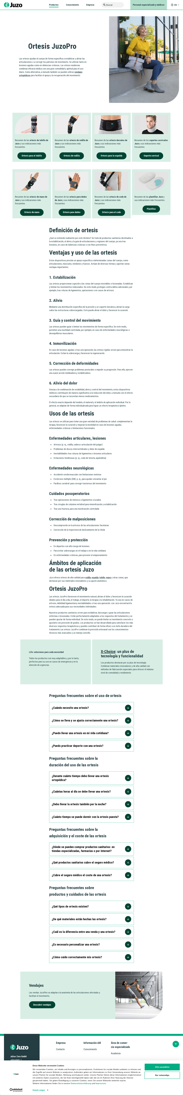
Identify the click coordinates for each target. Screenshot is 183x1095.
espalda (95, 577)
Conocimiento (72, 4)
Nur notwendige (162, 1075)
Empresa (90, 4)
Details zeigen (39, 1090)
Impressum (101, 1083)
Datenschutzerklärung (81, 1083)
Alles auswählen (162, 1067)
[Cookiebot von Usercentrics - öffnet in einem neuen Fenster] (16, 1090)
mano (108, 577)
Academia (116, 1053)
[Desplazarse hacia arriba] (176, 1044)
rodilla (88, 577)
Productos (54, 4)
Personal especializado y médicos (148, 4)
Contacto (60, 1049)
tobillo (102, 577)
